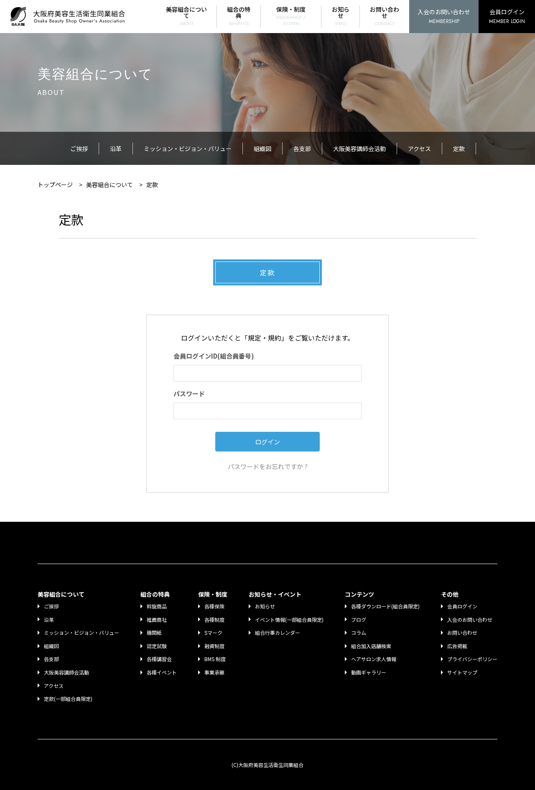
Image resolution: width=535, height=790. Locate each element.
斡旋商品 (157, 606)
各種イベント (162, 672)
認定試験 (157, 645)
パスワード (189, 393)
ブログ (358, 619)
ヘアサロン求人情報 (373, 658)
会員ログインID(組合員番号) (213, 355)
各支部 (302, 148)
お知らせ (340, 16)
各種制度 (214, 619)
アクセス (419, 148)
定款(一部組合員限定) (68, 698)
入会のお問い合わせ (444, 16)
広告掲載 (457, 645)
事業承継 (214, 672)
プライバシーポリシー (472, 658)
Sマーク (213, 632)
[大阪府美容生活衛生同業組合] (69, 17)
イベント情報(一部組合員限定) (289, 619)
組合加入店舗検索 (371, 645)
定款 (459, 148)
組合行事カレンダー (277, 632)
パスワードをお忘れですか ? (268, 466)
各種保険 (214, 606)
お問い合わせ (384, 16)
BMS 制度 (215, 658)
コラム (358, 632)
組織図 (262, 148)
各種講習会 (159, 658)
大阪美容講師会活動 (359, 148)
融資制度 (214, 645)
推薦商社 (157, 619)
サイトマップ (462, 672)
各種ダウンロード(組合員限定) (385, 606)
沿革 (116, 148)
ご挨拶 (79, 148)
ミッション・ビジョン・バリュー (188, 148)
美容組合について (186, 16)
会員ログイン (507, 16)
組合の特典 (238, 16)
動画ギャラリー (368, 672)
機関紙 (154, 632)
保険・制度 (291, 16)
